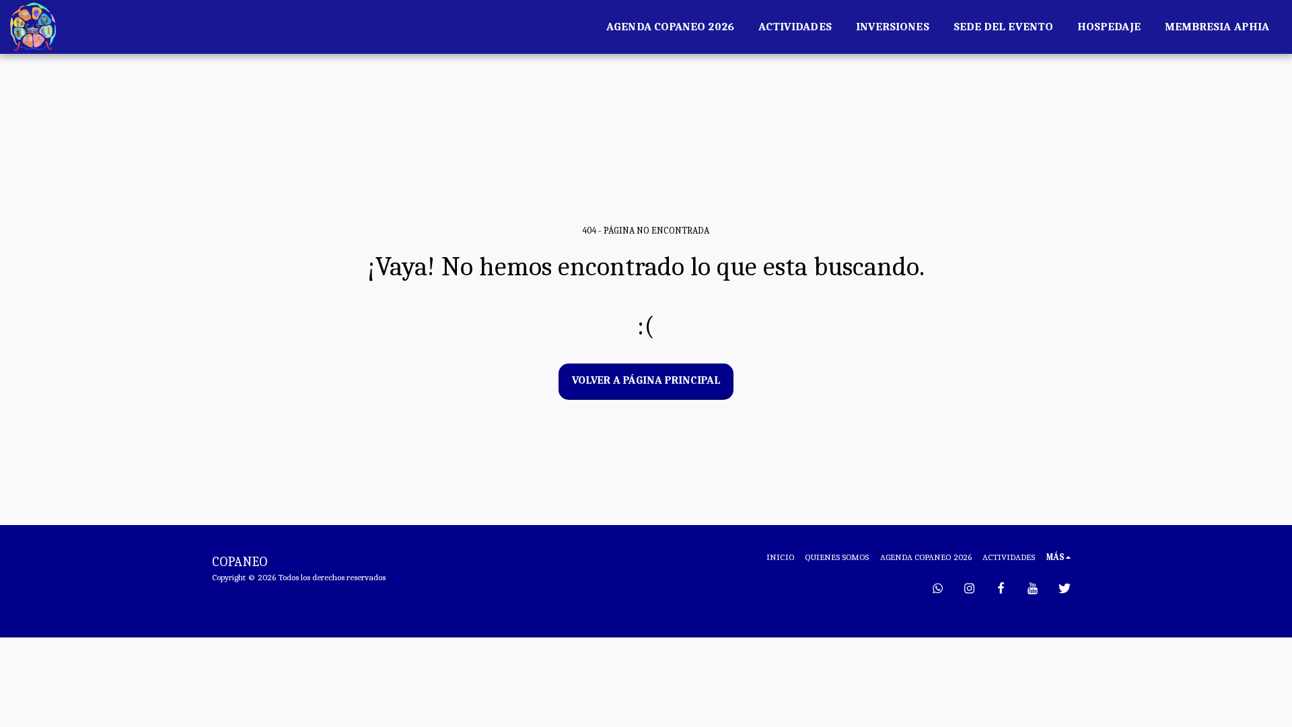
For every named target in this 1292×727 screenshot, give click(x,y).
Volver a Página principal (646, 380)
